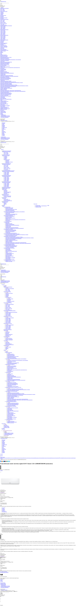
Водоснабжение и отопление (11, 382)
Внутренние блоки (10, 298)
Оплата (3, 508)
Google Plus (4, 446)
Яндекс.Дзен (4, 132)
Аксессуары (7, 342)
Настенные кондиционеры (10, 304)
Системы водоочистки (10, 421)
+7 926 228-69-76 (4, 117)
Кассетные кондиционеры (10, 324)
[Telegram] (9, 461)
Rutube (3, 128)
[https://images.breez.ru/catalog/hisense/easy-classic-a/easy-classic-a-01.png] (10, 485)
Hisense (1, 470)
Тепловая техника (10, 373)
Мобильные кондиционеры (10, 288)
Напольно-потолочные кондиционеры (11, 312)
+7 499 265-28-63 (5, 115)
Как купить (5, 425)
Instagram (3, 442)
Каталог (5, 286)
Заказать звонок (6, 435)
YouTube (3, 126)
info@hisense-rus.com (4, 120)
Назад (6, 285)
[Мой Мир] (3, 461)
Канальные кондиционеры (10, 317)
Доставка (3, 509)
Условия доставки (3, 583)
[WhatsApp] (7, 461)
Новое (7, 351)
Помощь (1, 581)
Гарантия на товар (3, 584)
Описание (3, 507)
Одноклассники (4, 127)
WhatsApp (3, 131)
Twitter (3, 124)
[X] (4, 461)
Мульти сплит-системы (9, 293)
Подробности (2, 492)
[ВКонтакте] (0, 461)
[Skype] (8, 461)
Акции (1, 580)
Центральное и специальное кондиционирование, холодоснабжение (17, 360)
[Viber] (5, 461)
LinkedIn (3, 135)
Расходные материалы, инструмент (12, 407)
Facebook (3, 123)
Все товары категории (3, 571)
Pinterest (3, 133)
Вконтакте (3, 122)
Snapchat (3, 134)
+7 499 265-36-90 (5, 116)
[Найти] (1, 4)
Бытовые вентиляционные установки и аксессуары (15, 388)
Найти (1, 593)
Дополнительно (4, 511)
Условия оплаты (2, 582)
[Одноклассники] (2, 461)
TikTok (3, 450)
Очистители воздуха (9, 338)
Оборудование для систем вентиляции (13, 392)
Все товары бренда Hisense (4, 572)
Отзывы (3, 510)
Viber (3, 129)
